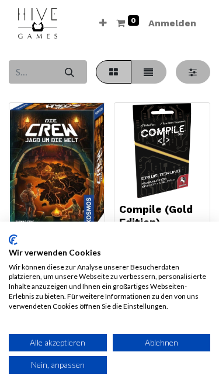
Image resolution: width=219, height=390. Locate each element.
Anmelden (172, 23)
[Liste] (148, 72)
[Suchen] (69, 72)
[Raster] (113, 72)
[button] (103, 23)
